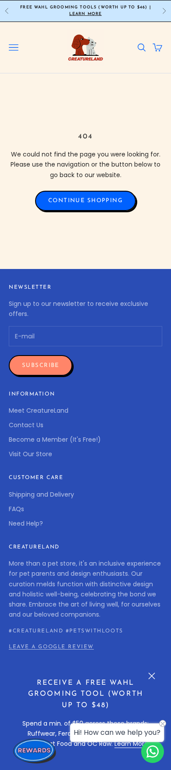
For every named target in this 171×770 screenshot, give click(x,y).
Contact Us (26, 425)
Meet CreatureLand (38, 410)
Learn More (85, 14)
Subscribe (40, 365)
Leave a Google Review (51, 647)
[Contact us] (152, 751)
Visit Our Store (30, 454)
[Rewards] (35, 750)
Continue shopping (85, 200)
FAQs (16, 509)
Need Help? (26, 523)
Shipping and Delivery (41, 494)
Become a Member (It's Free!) (55, 439)
